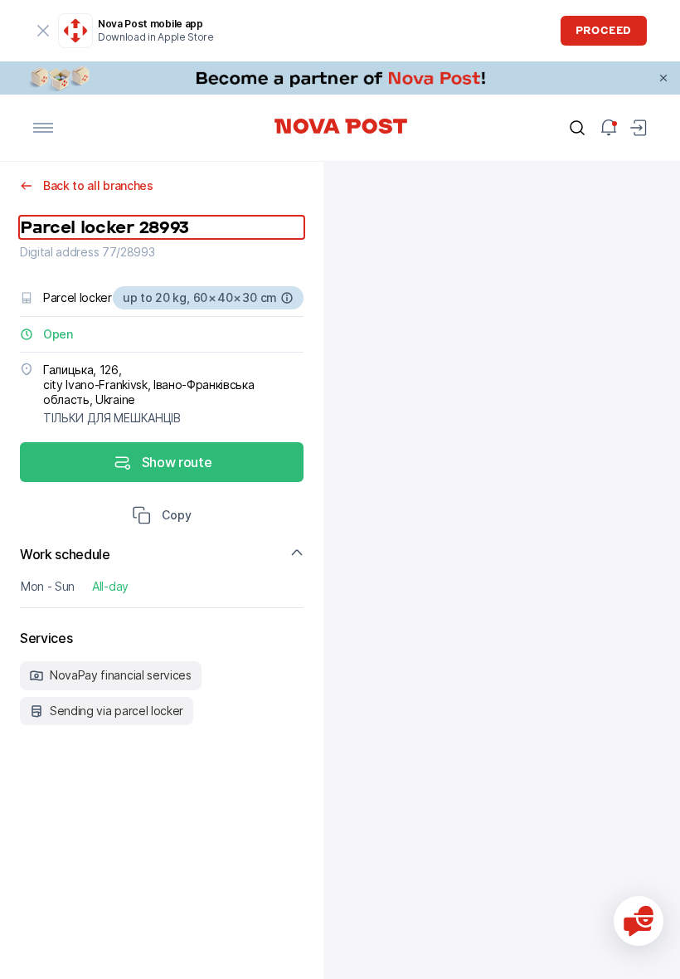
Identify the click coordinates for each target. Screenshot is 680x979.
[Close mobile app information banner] (43, 31)
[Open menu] (43, 128)
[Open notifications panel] (608, 127)
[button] (162, 516)
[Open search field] (577, 128)
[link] (340, 78)
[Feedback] (638, 921)
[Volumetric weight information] (287, 297)
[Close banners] (663, 78)
